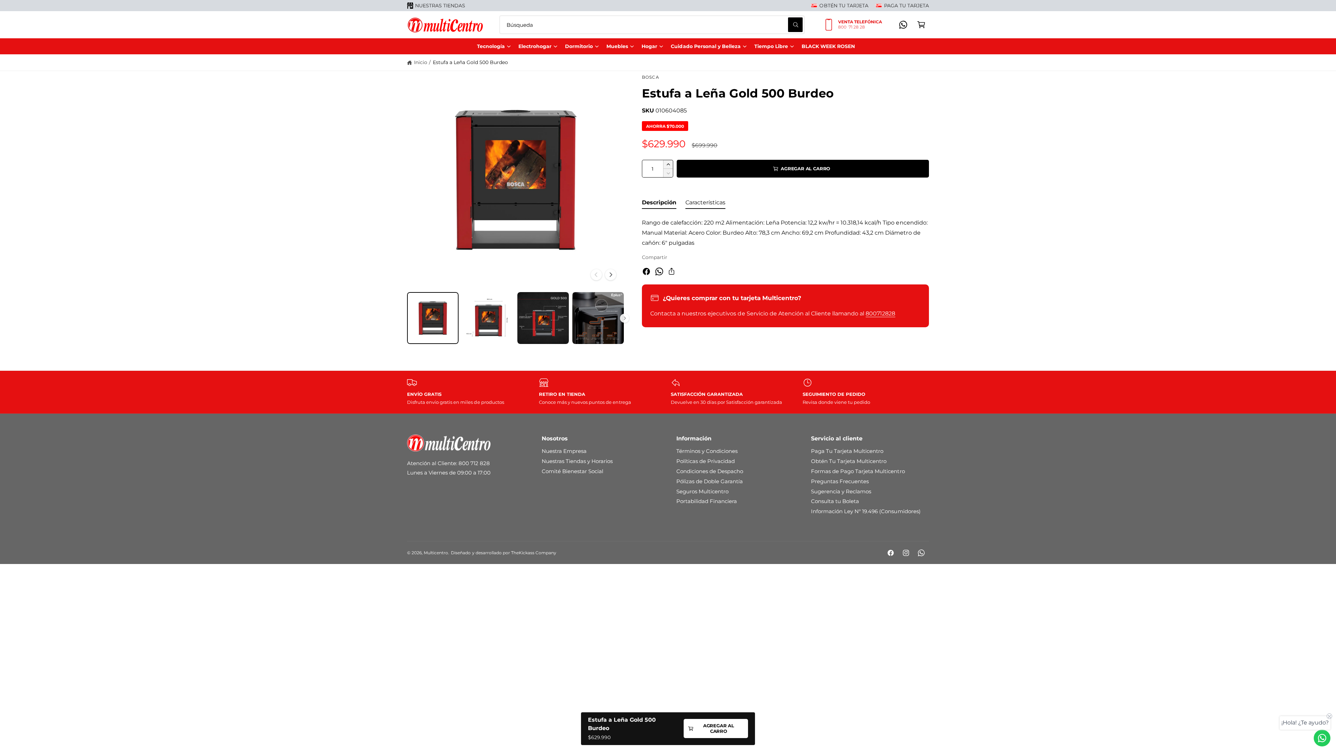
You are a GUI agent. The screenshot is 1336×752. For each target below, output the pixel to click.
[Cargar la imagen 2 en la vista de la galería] (488, 318)
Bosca (650, 77)
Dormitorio (579, 46)
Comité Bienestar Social (572, 471)
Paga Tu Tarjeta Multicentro (847, 451)
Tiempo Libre (771, 46)
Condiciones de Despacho (709, 471)
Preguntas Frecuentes (840, 481)
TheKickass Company (533, 552)
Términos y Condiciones (707, 451)
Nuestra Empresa (564, 451)
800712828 (880, 313)
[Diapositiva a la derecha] (610, 274)
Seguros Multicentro (702, 491)
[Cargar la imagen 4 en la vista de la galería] (598, 318)
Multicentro (436, 552)
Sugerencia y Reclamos (841, 491)
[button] (921, 25)
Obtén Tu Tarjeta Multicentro (848, 461)
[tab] (659, 204)
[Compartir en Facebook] (646, 271)
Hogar (649, 46)
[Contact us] (1322, 738)
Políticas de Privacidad (705, 461)
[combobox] (652, 25)
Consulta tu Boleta (835, 501)
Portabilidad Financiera (706, 501)
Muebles (617, 46)
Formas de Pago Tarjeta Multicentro (858, 471)
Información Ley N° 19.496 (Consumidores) (866, 511)
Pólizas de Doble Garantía (709, 481)
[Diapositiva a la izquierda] (596, 274)
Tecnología (491, 46)
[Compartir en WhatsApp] (659, 271)
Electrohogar (534, 46)
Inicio (420, 62)
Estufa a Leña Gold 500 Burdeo (470, 62)
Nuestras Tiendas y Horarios (577, 461)
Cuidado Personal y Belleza (705, 46)
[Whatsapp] (903, 25)
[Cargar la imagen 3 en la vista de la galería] (543, 318)
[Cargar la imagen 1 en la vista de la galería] (433, 318)
